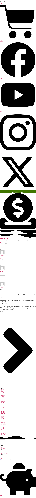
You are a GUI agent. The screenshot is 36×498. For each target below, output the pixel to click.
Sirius (1, 271)
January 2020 (3, 423)
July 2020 (2, 418)
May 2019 (2, 429)
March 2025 (3, 401)
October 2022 (3, 405)
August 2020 (3, 417)
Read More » (1, 242)
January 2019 (3, 432)
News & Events (14, 192)
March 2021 (3, 411)
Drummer (2, 287)
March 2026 (3, 391)
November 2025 (3, 394)
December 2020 (3, 414)
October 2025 (3, 395)
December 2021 (3, 408)
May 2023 (2, 402)
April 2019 (2, 430)
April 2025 (2, 400)
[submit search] (10, 313)
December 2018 (3, 433)
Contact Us (18, 192)
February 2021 (3, 412)
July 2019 (2, 427)
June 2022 (2, 407)
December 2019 (3, 424)
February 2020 (3, 422)
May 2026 (2, 389)
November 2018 (3, 434)
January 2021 (3, 413)
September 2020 (3, 416)
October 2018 (3, 435)
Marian (1, 304)
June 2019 (2, 428)
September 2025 (3, 396)
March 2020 (3, 421)
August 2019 (3, 426)
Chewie (2, 255)
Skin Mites (2, 293)
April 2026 (2, 390)
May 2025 (2, 399)
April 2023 (2, 403)
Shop (22, 192)
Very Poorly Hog (4, 238)
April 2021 (2, 410)
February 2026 (3, 392)
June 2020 (2, 419)
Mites (1, 299)
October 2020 (3, 415)
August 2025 (3, 397)
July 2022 (2, 406)
